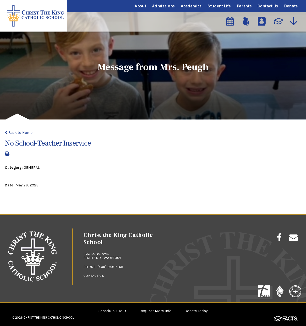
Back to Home (20, 132)
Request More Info (155, 311)
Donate (291, 6)
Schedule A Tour (112, 311)
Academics (191, 6)
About (140, 6)
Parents (244, 6)
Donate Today (196, 311)
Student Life (219, 6)
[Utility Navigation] (294, 21)
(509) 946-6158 (110, 267)
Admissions (163, 6)
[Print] (7, 154)
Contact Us (267, 6)
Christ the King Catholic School (48, 317)
